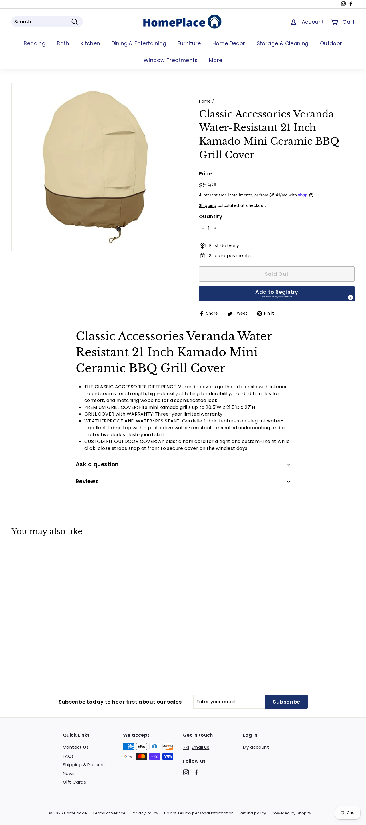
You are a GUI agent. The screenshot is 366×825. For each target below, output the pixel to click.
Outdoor (331, 43)
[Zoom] (96, 167)
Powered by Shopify (291, 813)
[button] (277, 293)
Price (205, 173)
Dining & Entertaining (139, 43)
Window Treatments (171, 60)
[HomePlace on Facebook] (196, 772)
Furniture (189, 43)
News (69, 773)
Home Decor (228, 43)
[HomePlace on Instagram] (186, 772)
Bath (63, 43)
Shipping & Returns (84, 765)
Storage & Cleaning (283, 43)
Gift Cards (74, 782)
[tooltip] (350, 297)
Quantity (210, 216)
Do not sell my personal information (199, 813)
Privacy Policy (145, 813)
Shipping (207, 205)
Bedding (34, 43)
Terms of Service (109, 813)
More (215, 60)
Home (205, 101)
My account (256, 747)
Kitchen (90, 43)
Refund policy (253, 813)
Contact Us (76, 747)
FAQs (68, 756)
